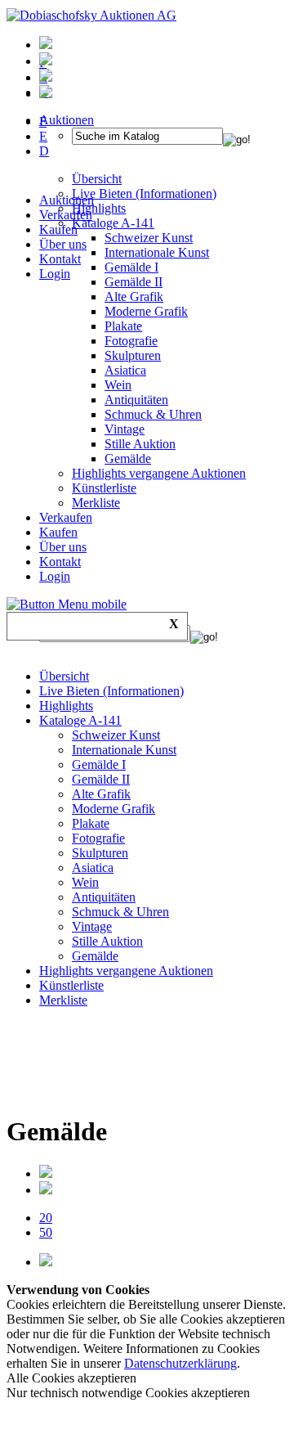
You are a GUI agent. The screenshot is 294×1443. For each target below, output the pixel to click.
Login (54, 274)
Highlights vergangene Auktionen (159, 473)
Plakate (123, 326)
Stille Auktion (140, 444)
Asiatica (125, 370)
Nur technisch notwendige (128, 1393)
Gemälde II (134, 282)
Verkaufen (65, 215)
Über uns (63, 244)
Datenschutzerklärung (180, 1363)
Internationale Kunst (124, 750)
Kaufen (58, 229)
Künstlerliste (104, 488)
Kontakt (60, 259)
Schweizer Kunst (116, 735)
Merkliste (96, 503)
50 (45, 1232)
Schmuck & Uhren (153, 414)
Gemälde (128, 458)
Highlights (66, 706)
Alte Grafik (134, 296)
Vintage (125, 429)
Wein (118, 385)
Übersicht (64, 676)
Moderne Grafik (146, 311)
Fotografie (131, 341)
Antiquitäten (136, 400)
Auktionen (66, 200)
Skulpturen (133, 355)
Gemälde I (99, 764)
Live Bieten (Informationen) (111, 691)
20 (45, 1218)
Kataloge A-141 (80, 720)
